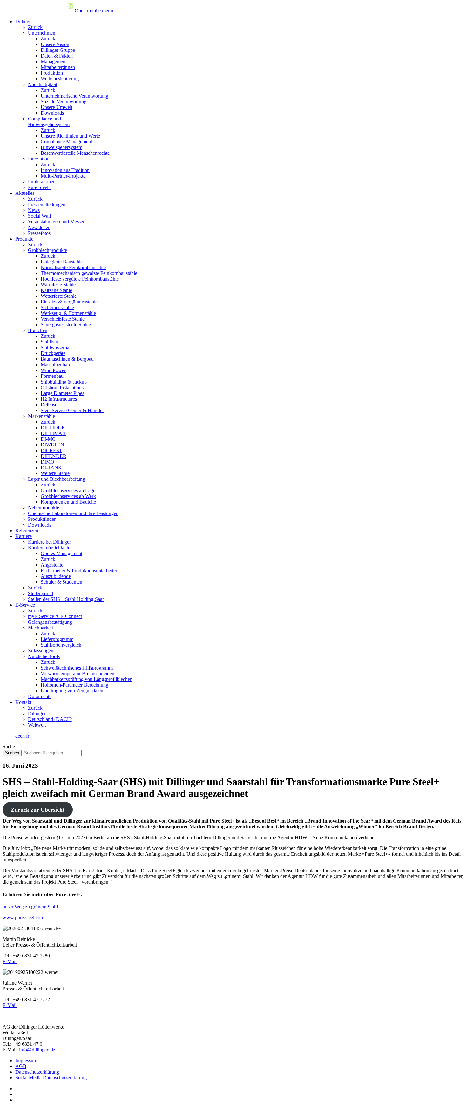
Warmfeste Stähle (58, 284)
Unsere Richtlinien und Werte (70, 136)
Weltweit (37, 725)
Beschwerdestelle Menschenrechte (75, 153)
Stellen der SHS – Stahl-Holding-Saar (66, 599)
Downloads (52, 113)
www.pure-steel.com (23, 917)
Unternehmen (41, 33)
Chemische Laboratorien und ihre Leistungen (73, 513)
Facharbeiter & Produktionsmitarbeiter (79, 570)
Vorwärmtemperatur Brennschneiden (77, 673)
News (34, 210)
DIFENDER (53, 456)
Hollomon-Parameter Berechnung (74, 685)
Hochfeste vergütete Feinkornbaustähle (80, 279)
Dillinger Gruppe (58, 50)
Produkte (24, 238)
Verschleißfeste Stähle (63, 319)
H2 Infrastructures (59, 399)
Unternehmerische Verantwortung (74, 96)
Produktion (52, 73)
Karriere (23, 536)
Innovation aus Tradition (65, 170)
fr (27, 735)
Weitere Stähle (55, 473)
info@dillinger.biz (37, 1049)
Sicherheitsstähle (57, 307)
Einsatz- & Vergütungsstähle (69, 301)
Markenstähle (43, 416)
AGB (20, 1066)
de (17, 735)
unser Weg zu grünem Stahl (30, 906)
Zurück (35, 27)
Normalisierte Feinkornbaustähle (73, 267)
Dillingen (37, 713)
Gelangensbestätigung (50, 622)
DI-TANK (51, 467)
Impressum (26, 1060)
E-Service (25, 605)
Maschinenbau (55, 364)
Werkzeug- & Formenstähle (68, 313)
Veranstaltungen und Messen (56, 221)
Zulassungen (40, 650)
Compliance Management (66, 141)
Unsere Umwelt (56, 107)
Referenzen (26, 530)
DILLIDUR (53, 427)
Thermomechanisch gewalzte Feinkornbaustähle (89, 273)
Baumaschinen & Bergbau (67, 359)
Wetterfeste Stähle (59, 296)
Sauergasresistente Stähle (66, 324)
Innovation (39, 158)
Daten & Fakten (57, 55)
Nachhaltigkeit (42, 84)
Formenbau (52, 376)
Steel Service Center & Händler (72, 410)
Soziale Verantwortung (63, 101)
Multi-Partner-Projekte (63, 176)
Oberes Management (61, 553)
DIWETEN (52, 444)
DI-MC (48, 439)
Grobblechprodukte (47, 250)
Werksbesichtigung (60, 78)
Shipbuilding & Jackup (64, 381)
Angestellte (52, 565)
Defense (49, 404)
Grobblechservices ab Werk (68, 496)
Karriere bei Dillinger (49, 542)
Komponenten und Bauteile (68, 502)
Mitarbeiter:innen (58, 67)
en (23, 735)
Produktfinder (42, 519)
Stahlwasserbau (56, 347)
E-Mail (10, 961)
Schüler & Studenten (61, 582)
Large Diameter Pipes (62, 393)
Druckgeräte (53, 353)
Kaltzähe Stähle (56, 290)
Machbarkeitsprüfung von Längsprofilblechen (86, 679)
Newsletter (39, 227)
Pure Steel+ (39, 187)
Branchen (37, 330)
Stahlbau (49, 341)
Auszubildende (56, 576)
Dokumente (39, 696)
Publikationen (42, 181)
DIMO (47, 462)
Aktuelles (24, 193)
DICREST (51, 450)
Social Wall (39, 216)
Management (54, 61)
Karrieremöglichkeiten (50, 547)
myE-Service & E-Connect (55, 616)
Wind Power (53, 370)
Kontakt (23, 702)
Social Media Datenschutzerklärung (51, 1077)
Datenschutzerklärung (37, 1072)
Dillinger (24, 21)
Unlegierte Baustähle (62, 261)
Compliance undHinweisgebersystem (49, 121)
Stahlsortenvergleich (61, 645)
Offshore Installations (62, 387)
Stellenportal (40, 593)
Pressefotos (39, 233)
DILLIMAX (53, 433)
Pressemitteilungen (46, 204)
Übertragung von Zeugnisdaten (72, 690)
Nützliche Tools (44, 656)
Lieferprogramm (57, 639)
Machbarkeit (40, 627)
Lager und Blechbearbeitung (57, 479)
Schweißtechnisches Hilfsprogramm (77, 667)
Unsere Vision (55, 44)
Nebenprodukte (43, 507)
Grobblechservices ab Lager (69, 490)
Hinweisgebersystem (61, 147)
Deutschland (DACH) (50, 719)
